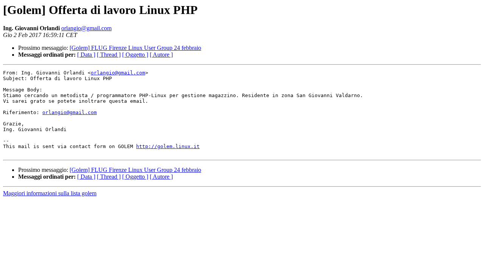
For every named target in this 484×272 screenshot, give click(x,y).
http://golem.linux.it (168, 146)
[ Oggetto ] (135, 54)
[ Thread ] (109, 54)
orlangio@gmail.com (86, 28)
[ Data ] (86, 54)
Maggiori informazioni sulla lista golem (49, 193)
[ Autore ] (161, 54)
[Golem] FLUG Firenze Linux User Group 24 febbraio (135, 48)
